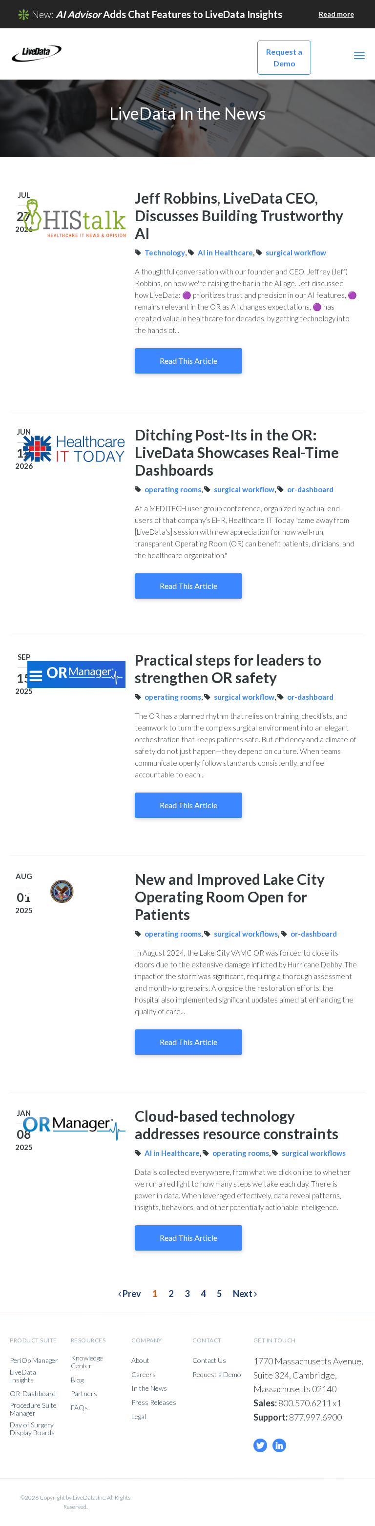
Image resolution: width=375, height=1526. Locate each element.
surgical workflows (246, 933)
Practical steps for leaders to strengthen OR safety (228, 668)
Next (243, 1293)
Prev (131, 1293)
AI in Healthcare (225, 252)
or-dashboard (310, 489)
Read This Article (188, 360)
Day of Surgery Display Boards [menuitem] (32, 1429)
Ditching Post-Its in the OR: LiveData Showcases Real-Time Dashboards (237, 452)
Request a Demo (284, 57)
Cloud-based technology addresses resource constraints (236, 1124)
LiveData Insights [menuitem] (23, 1376)
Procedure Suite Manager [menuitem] (33, 1409)
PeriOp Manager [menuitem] (34, 1360)
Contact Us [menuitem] (209, 1360)
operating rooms (173, 489)
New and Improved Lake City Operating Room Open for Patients (230, 896)
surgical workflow (296, 252)
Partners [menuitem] (84, 1394)
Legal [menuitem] (138, 1417)
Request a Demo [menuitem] (216, 1375)
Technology (165, 252)
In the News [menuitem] (149, 1388)
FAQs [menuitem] (79, 1408)
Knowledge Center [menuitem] (87, 1362)
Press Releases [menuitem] (153, 1402)
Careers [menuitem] (143, 1375)
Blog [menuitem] (77, 1380)
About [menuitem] (140, 1360)
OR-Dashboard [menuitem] (33, 1394)
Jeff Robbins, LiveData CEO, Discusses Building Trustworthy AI (239, 215)
